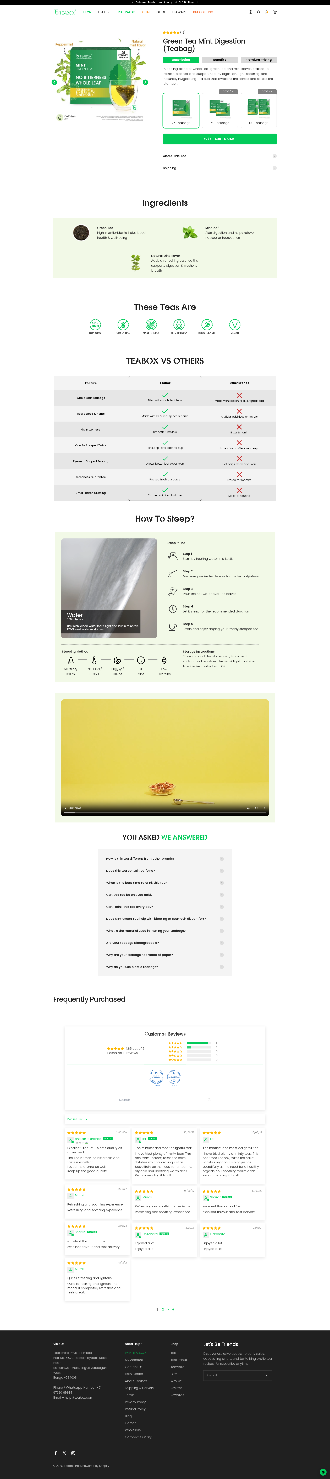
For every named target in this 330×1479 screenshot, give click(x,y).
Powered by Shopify (95, 1466)
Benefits (219, 59)
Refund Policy (135, 1409)
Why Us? (176, 1381)
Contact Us (133, 1367)
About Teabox (136, 1381)
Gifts (173, 1374)
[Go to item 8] (111, 128)
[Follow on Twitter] (64, 1453)
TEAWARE (179, 12)
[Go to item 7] (107, 128)
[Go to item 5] (99, 128)
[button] (171, 33)
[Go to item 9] (115, 128)
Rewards (177, 1395)
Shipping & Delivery (139, 1388)
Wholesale (133, 1430)
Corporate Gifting (138, 1437)
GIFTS (160, 12)
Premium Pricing (259, 59)
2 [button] (163, 1309)
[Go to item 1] (84, 128)
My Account (134, 1360)
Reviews (176, 1388)
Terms (129, 1395)
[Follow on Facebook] (55, 1453)
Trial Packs (178, 1360)
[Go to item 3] (92, 128)
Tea (173, 1353)
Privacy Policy (135, 1402)
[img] (76, 1133)
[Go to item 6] (103, 128)
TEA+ (102, 12)
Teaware (177, 1367)
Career (130, 1423)
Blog (128, 1416)
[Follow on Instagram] (73, 1453)
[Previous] (132, 2)
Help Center (134, 1374)
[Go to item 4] (96, 128)
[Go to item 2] (88, 128)
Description (181, 59)
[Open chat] (323, 1472)
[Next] (197, 2)
